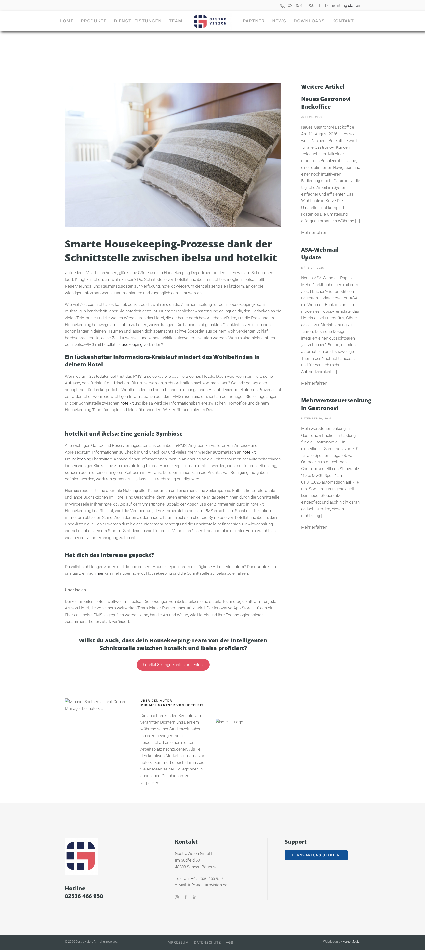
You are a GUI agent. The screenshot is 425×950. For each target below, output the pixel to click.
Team (175, 20)
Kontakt (343, 20)
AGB (229, 942)
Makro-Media (351, 941)
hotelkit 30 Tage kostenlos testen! (173, 664)
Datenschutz (207, 942)
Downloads (309, 20)
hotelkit (127, 403)
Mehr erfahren (314, 232)
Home (67, 20)
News (279, 20)
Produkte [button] (93, 20)
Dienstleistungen (138, 20)
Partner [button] (254, 20)
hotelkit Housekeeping (122, 344)
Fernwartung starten (342, 5)
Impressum (178, 942)
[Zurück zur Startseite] (212, 21)
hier (100, 573)
